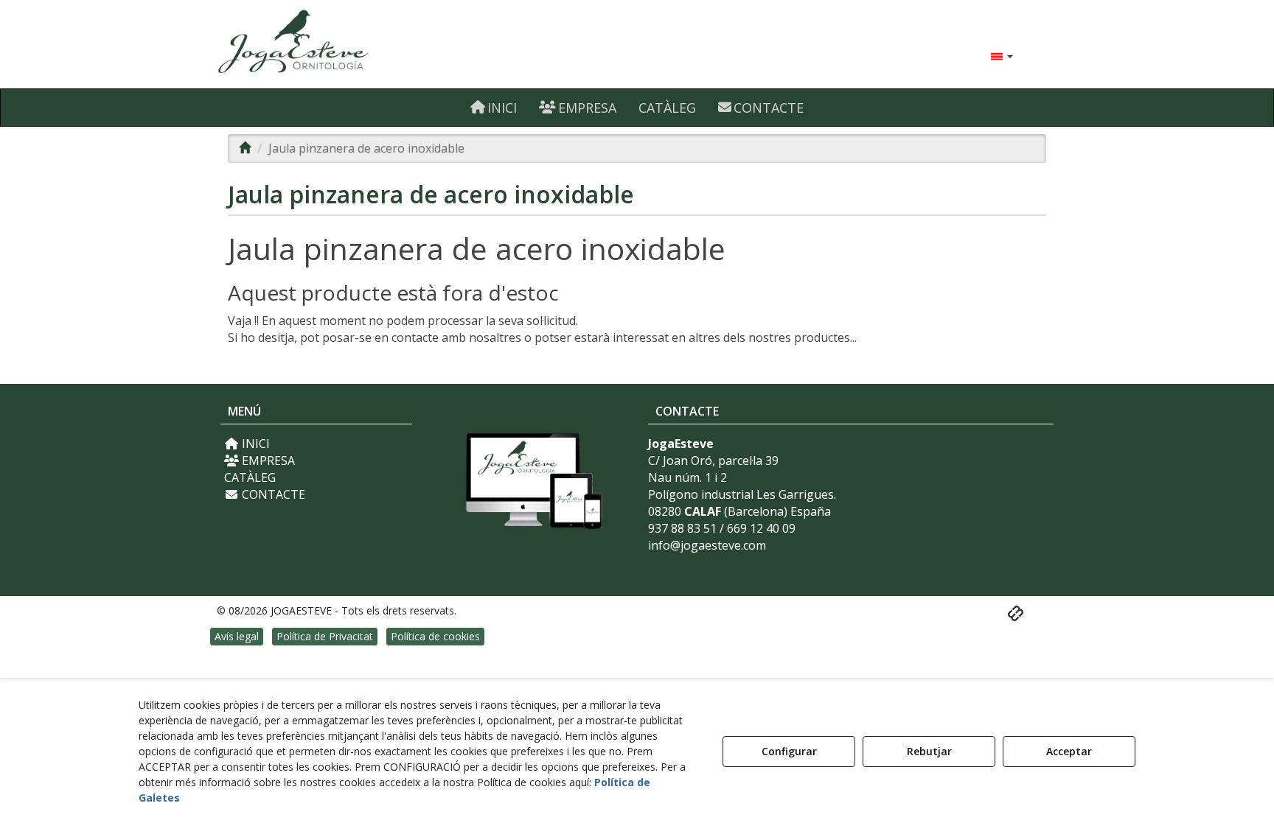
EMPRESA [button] (267, 460)
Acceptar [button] (1069, 751)
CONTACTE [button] (272, 494)
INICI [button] (254, 443)
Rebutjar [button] (929, 751)
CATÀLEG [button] (250, 477)
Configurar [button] (789, 751)
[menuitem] (1002, 55)
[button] (351, 44)
